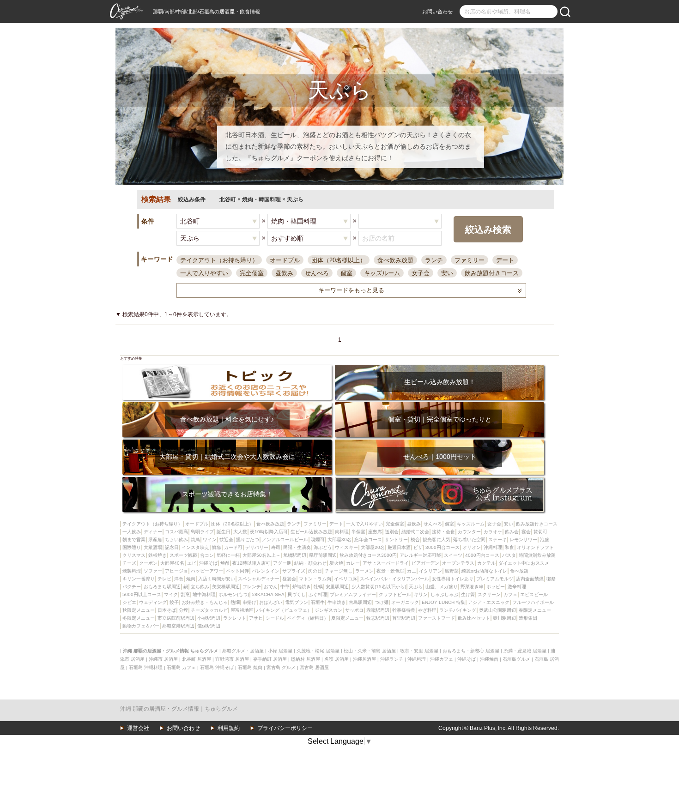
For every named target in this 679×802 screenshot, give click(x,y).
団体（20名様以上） (338, 260)
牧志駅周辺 (377, 618)
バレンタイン (265, 570)
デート (505, 260)
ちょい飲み (176, 539)
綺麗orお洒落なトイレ (484, 570)
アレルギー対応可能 (420, 555)
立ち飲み (200, 586)
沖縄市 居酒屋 (163, 659)
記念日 (172, 547)
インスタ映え (195, 547)
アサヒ (256, 618)
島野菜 (452, 570)
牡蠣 (318, 586)
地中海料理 (204, 594)
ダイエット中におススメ (523, 563)
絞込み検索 (488, 229)
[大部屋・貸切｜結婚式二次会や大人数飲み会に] (227, 442)
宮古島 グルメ (281, 667)
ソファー (153, 570)
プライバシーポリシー (285, 728)
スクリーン (489, 594)
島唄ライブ (202, 531)
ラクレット (234, 618)
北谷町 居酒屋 (196, 659)
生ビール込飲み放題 (311, 531)
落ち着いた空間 (469, 539)
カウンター (469, 531)
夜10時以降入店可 (269, 531)
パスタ (509, 555)
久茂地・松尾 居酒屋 (318, 650)
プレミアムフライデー (353, 594)
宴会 (526, 531)
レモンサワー (523, 539)
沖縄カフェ (441, 659)
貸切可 (540, 531)
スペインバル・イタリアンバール (394, 578)
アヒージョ (176, 570)
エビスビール (534, 594)
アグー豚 (282, 563)
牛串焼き (336, 602)
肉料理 (342, 531)
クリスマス (134, 555)
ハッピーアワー (207, 570)
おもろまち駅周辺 (162, 586)
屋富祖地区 (242, 610)
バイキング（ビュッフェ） (284, 610)
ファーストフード (436, 618)
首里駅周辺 (403, 618)
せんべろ (317, 273)
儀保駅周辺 (208, 625)
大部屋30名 (339, 539)
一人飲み (131, 531)
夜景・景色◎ (390, 570)
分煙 (183, 610)
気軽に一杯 (228, 555)
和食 (509, 547)
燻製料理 (131, 570)
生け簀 (468, 594)
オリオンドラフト (535, 547)
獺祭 (551, 578)
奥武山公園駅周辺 (497, 610)
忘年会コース (368, 539)
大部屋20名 (373, 547)
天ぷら (416, 586)
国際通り (131, 547)
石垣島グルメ (516, 659)
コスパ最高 (176, 531)
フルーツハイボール (533, 602)
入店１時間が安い (216, 578)
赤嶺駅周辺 (377, 610)
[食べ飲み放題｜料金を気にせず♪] (227, 405)
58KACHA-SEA (268, 594)
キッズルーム (382, 273)
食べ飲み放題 (395, 260)
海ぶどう (323, 547)
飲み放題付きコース (492, 273)
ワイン (210, 539)
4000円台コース (482, 555)
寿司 (275, 547)
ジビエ (129, 602)
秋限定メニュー (138, 610)
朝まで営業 (134, 539)
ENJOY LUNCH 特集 (443, 602)
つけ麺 (381, 602)
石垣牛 (318, 602)
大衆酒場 (153, 547)
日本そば (167, 610)
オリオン (471, 547)
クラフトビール (395, 594)
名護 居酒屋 (336, 659)
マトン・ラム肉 (315, 578)
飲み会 (512, 531)
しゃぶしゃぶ (444, 594)
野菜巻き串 (472, 586)
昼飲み (284, 273)
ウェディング (153, 602)
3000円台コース (442, 547)
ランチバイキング (457, 610)
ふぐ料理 (318, 594)
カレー (353, 563)
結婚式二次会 (415, 531)
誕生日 (223, 531)
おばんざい (270, 602)
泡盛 (544, 539)
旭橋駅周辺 (294, 555)
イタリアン (430, 570)
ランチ (434, 260)
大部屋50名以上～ (261, 555)
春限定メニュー (535, 610)
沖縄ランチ (391, 659)
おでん (271, 586)
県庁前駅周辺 (323, 555)
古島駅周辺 (360, 602)
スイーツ (453, 555)
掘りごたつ (247, 539)
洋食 (178, 578)
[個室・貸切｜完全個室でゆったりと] (439, 405)
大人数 (240, 531)
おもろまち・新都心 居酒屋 (471, 650)
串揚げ (249, 602)
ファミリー (470, 260)
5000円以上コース (141, 594)
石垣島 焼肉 (250, 667)
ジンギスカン (328, 610)
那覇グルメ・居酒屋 (243, 650)
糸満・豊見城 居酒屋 (524, 650)
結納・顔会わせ (310, 563)
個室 (346, 273)
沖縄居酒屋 (364, 659)
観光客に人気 (436, 539)
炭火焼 (336, 563)
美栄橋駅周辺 (226, 586)
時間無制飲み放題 (537, 555)
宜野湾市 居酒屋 (232, 659)
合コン (207, 555)
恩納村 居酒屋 (305, 659)
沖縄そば (208, 563)
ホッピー (495, 586)
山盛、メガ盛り (441, 586)
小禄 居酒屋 (280, 650)
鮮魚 (216, 547)
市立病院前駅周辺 (176, 618)
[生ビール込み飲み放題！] (439, 368)
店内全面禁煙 (530, 578)
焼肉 (190, 578)
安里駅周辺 (337, 586)
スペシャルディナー (258, 578)
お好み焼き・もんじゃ (205, 602)
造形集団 (528, 618)
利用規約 (229, 728)
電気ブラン (296, 602)
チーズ (129, 563)
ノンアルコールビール (285, 539)
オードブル (285, 260)
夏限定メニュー (347, 618)
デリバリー (256, 547)
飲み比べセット (474, 618)
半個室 (358, 531)
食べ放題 (519, 570)
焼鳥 (195, 539)
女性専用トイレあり (452, 578)
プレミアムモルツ (494, 578)
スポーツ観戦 (183, 555)
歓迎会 (226, 539)
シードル (275, 618)
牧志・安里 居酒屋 (419, 650)
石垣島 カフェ (181, 667)
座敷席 (375, 531)
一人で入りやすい (204, 273)
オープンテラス (458, 563)
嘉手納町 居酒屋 (270, 659)
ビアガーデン (425, 563)
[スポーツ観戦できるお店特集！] (227, 480)
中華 (285, 586)
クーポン (148, 563)
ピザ (418, 547)
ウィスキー (346, 547)
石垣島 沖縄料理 (146, 667)
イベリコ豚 (345, 578)
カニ (411, 570)
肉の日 (315, 570)
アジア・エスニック (488, 602)
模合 (415, 539)
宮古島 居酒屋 (314, 667)
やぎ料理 (427, 610)
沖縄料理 (493, 547)
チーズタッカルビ (209, 610)
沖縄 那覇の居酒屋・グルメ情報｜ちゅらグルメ (179, 709)
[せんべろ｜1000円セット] (439, 442)
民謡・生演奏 (297, 547)
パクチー (131, 586)
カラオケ (493, 531)
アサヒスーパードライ (386, 563)
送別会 (392, 531)
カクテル (486, 563)
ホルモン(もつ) (233, 594)
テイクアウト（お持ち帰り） (219, 260)
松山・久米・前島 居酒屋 (370, 650)
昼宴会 (289, 578)
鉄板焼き (157, 555)
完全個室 (252, 273)
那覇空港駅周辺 (178, 625)
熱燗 (235, 602)
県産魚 (155, 539)
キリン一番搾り (138, 578)
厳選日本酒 (399, 547)
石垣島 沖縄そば (217, 667)
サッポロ (354, 610)
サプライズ (293, 570)
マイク (171, 594)
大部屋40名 (172, 563)
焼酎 (225, 563)
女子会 (421, 273)
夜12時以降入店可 (251, 563)
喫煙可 (318, 539)
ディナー (153, 531)
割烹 (185, 594)
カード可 (233, 547)
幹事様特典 (403, 610)
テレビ (164, 578)
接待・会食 (443, 531)
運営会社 (138, 728)
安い (447, 273)
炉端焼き (301, 586)
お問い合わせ (437, 11)
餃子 (174, 602)
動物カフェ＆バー (140, 625)
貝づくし (296, 594)
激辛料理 (517, 586)
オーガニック (405, 602)
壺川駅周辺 (504, 618)
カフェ (510, 594)
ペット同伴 (237, 570)
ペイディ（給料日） (307, 618)
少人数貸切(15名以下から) (379, 586)
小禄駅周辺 (208, 618)
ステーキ (497, 539)
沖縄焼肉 (489, 659)
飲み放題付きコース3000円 (368, 555)
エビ (191, 563)
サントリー (396, 539)
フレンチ (251, 586)
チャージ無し (338, 570)
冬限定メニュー (138, 618)
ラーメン (364, 570)
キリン (421, 594)
